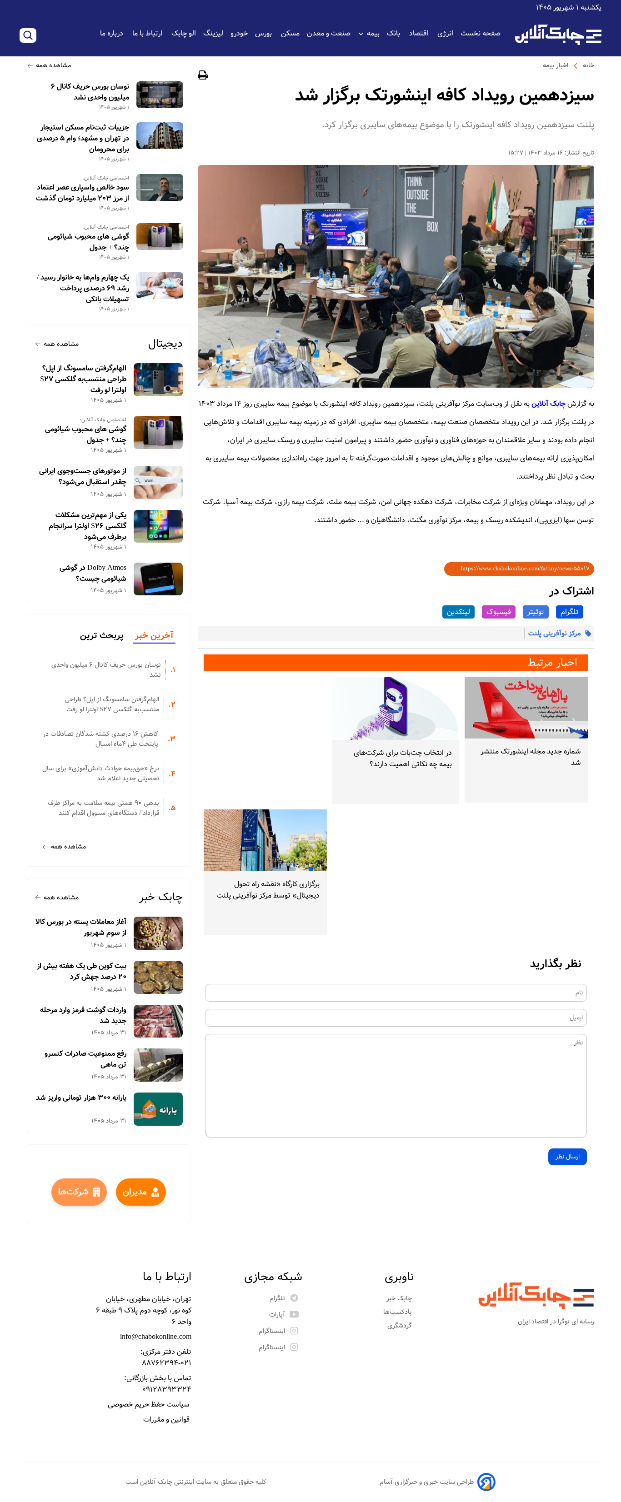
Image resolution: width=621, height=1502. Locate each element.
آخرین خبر (154, 636)
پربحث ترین (101, 636)
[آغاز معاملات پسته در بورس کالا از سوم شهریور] (158, 933)
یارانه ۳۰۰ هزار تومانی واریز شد (81, 1098)
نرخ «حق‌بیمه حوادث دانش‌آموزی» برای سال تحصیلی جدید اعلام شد (100, 773)
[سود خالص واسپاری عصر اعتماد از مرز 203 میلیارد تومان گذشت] (159, 187)
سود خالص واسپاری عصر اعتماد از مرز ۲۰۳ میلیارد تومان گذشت (82, 193)
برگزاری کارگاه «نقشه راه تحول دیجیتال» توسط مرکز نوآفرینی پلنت (268, 889)
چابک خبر (161, 897)
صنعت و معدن (329, 33)
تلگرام (570, 612)
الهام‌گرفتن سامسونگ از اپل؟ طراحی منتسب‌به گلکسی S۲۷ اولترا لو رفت (83, 379)
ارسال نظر (568, 1157)
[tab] (154, 636)
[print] (203, 76)
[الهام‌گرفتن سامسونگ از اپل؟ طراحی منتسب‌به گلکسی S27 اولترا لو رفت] (158, 379)
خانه (588, 65)
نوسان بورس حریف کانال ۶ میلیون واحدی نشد (90, 92)
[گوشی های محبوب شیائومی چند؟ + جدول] (159, 236)
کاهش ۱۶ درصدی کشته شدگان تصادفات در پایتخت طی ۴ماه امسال (100, 739)
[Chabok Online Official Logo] (558, 35)
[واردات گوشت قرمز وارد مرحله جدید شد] (158, 1021)
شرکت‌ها (73, 1192)
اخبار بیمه (555, 65)
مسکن (290, 33)
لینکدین (458, 612)
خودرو (239, 33)
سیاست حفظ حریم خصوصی (149, 1404)
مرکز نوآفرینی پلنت (554, 633)
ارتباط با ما (148, 33)
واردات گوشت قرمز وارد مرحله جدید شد (83, 1016)
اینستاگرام (272, 1331)
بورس (264, 33)
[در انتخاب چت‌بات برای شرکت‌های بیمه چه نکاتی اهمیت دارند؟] (395, 708)
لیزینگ (213, 33)
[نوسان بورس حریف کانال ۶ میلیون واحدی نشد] (159, 94)
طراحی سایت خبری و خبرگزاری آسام (427, 1482)
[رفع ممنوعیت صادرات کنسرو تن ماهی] (158, 1065)
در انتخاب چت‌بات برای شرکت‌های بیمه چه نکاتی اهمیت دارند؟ (402, 758)
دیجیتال (165, 343)
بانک (394, 33)
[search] (28, 35)
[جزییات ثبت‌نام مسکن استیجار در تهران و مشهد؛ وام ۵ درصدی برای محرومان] (159, 135)
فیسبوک (498, 612)
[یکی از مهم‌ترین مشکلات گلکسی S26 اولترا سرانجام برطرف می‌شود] (158, 526)
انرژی (445, 33)
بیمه (373, 33)
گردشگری (400, 1326)
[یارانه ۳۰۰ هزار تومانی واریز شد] (158, 1109)
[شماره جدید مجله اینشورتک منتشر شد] (526, 708)
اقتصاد (419, 33)
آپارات (277, 1315)
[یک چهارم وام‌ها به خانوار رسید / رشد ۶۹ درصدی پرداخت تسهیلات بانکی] (159, 285)
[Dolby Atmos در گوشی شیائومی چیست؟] (158, 579)
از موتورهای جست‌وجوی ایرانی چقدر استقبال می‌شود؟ (82, 477)
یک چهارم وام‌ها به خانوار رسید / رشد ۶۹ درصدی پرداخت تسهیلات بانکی (83, 288)
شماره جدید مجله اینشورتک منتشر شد (531, 757)
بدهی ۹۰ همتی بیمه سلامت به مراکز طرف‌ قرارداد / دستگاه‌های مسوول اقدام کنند (103, 808)
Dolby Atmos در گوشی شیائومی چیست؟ (93, 573)
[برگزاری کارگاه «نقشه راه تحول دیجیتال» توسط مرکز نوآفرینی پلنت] (265, 840)
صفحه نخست (481, 33)
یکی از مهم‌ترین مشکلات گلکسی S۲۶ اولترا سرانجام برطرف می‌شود (87, 526)
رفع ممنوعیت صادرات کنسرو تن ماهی (85, 1059)
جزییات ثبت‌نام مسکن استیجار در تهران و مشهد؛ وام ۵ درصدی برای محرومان (83, 138)
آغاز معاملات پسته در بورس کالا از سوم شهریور (80, 927)
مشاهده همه (53, 65)
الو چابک (183, 33)
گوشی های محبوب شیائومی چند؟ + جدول (88, 242)
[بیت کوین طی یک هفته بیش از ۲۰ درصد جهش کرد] (158, 977)
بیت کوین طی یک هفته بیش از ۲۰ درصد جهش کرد (81, 972)
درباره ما (112, 33)
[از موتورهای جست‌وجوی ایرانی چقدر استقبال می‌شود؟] (158, 482)
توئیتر (535, 612)
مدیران (135, 1192)
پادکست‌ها (398, 1312)
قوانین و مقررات (167, 1419)
